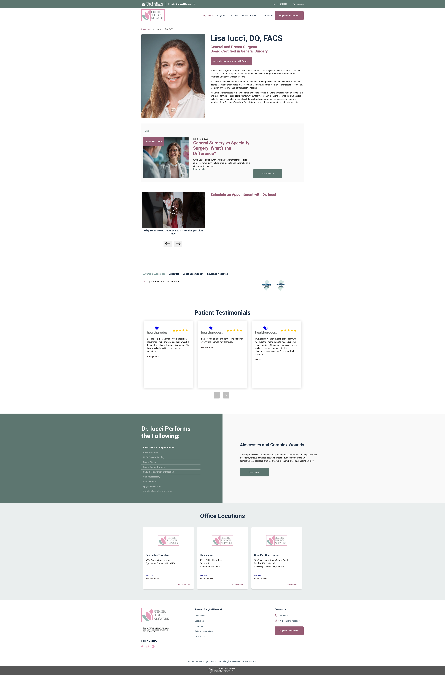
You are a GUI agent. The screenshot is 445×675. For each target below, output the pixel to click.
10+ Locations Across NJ (290, 621)
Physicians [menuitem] (208, 15)
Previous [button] (168, 244)
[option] (197, 157)
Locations (300, 4)
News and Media (154, 141)
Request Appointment (289, 15)
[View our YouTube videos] (153, 647)
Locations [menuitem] (233, 15)
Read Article (199, 169)
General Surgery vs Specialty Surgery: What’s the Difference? (221, 148)
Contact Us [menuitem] (268, 15)
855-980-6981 (152, 578)
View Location (184, 584)
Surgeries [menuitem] (221, 15)
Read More (254, 472)
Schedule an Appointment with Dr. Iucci (231, 61)
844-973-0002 (282, 4)
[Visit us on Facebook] (142, 647)
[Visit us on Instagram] (147, 647)
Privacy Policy (249, 661)
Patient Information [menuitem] (250, 15)
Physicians (146, 29)
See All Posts (268, 173)
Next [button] (178, 244)
